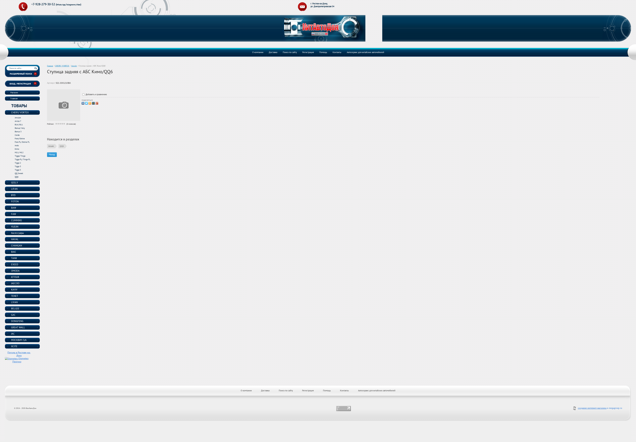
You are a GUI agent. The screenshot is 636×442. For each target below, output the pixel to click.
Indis (17, 145)
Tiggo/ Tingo (20, 156)
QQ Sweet (19, 173)
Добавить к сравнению (96, 94)
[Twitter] (87, 103)
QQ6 (62, 146)
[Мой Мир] (94, 103)
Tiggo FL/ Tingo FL (22, 159)
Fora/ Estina (20, 138)
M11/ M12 (19, 152)
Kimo (17, 149)
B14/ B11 (19, 124)
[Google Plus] (97, 103)
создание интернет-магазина (592, 408)
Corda (17, 135)
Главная (50, 66)
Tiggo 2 (18, 163)
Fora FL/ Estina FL (22, 142)
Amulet (74, 66)
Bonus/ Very (20, 128)
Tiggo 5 (18, 170)
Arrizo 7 (18, 121)
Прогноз (16, 361)
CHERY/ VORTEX (62, 66)
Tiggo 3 (18, 166)
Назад (52, 154)
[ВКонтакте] (83, 103)
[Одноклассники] (90, 103)
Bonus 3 (18, 131)
